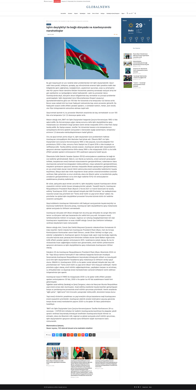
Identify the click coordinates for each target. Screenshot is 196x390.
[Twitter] (57, 334)
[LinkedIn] (60, 334)
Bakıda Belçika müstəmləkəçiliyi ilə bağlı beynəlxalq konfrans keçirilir (141, 63)
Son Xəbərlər (136, 48)
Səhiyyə (102, 13)
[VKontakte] (75, 334)
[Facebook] (53, 334)
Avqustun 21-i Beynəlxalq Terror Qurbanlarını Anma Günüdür (140, 70)
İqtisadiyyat (82, 13)
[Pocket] (82, 334)
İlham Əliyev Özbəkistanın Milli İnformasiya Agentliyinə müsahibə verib (56, 362)
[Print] (93, 334)
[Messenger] (86, 334)
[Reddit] (71, 334)
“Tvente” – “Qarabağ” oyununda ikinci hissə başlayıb (139, 84)
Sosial (88, 13)
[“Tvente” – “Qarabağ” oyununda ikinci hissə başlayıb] (128, 85)
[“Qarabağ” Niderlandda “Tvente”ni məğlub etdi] (128, 78)
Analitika (56, 21)
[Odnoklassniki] (79, 334)
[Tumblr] (64, 334)
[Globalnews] (98, 7)
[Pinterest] (68, 334)
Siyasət (76, 13)
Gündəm (70, 13)
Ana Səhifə (63, 13)
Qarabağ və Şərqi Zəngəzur (113, 13)
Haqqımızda (145, 387)
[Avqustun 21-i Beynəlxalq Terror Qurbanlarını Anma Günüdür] (128, 71)
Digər (123, 13)
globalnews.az (51, 387)
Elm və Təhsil (95, 13)
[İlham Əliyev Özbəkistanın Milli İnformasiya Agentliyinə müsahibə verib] (57, 353)
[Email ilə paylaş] (90, 334)
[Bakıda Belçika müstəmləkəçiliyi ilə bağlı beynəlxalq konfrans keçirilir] (128, 63)
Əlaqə (150, 387)
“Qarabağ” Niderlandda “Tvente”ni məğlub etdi (72, 1)
